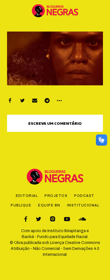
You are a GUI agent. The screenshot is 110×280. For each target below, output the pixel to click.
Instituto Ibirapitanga (66, 231)
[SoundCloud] (82, 219)
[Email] (34, 100)
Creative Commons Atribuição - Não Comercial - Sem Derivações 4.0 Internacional (55, 249)
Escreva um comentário (55, 123)
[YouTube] (67, 219)
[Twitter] (22, 100)
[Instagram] (53, 219)
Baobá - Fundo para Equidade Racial (54, 237)
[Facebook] (9, 100)
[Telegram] (47, 100)
